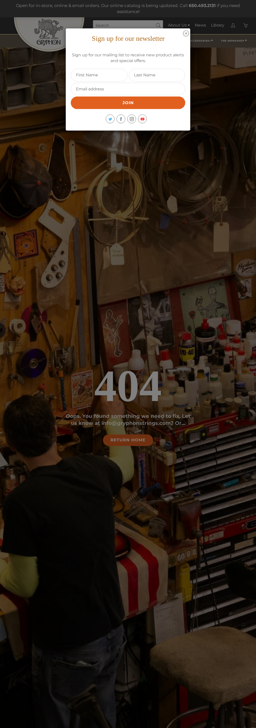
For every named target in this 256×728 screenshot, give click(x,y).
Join (128, 102)
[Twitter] (110, 119)
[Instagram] (131, 119)
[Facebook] (120, 119)
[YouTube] (142, 119)
